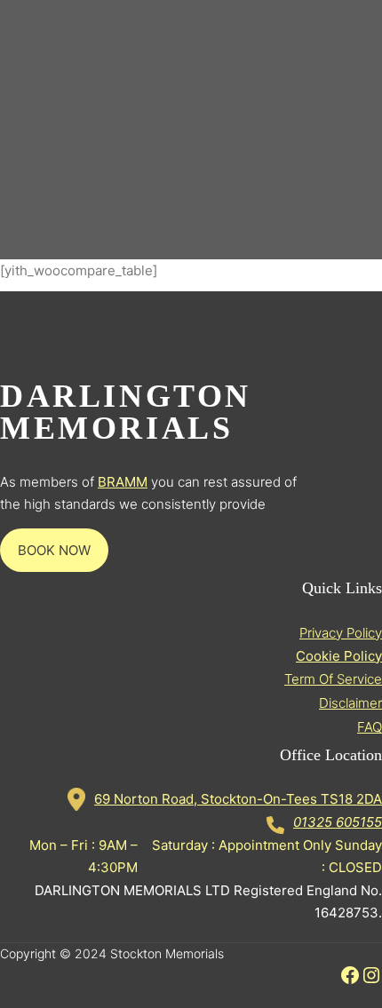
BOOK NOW (54, 550)
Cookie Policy (339, 655)
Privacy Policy (340, 632)
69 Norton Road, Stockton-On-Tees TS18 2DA (238, 798)
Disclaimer (350, 702)
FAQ (369, 726)
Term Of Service (333, 679)
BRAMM (122, 481)
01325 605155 (337, 822)
